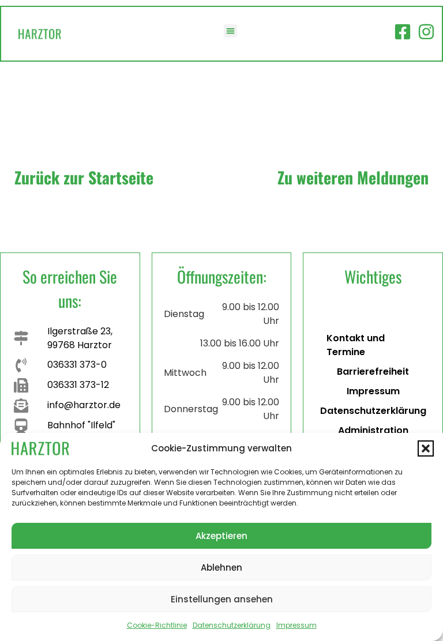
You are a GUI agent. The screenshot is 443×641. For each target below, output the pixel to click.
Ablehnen (221, 567)
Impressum (296, 625)
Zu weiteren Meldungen (353, 177)
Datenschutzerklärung (232, 625)
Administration (373, 430)
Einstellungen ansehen (222, 599)
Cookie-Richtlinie (157, 625)
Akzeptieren (221, 536)
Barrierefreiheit (373, 371)
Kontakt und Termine (355, 345)
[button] (425, 448)
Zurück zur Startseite (83, 177)
